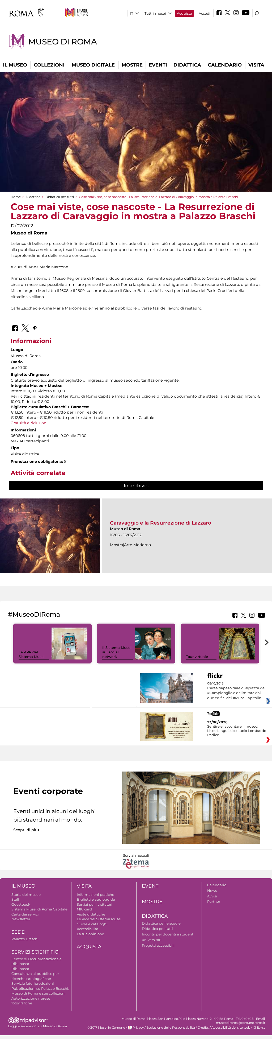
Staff (15, 899)
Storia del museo (26, 894)
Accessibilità (87, 929)
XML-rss (259, 1027)
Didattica (187, 65)
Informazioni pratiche (95, 894)
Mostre (132, 65)
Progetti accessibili (158, 945)
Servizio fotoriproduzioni (32, 983)
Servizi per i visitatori (94, 904)
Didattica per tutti (59, 197)
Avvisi (212, 896)
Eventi (158, 65)
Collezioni (49, 65)
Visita (256, 65)
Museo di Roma (62, 42)
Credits (203, 1027)
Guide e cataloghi (92, 924)
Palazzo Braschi (25, 939)
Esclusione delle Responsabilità (170, 1027)
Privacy (138, 1027)
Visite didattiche (91, 914)
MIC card (84, 909)
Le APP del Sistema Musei (32, 654)
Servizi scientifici (35, 952)
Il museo (15, 65)
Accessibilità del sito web (230, 1027)
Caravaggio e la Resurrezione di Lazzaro (160, 523)
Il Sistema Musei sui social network (116, 652)
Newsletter (20, 919)
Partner (213, 901)
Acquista (184, 13)
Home (16, 197)
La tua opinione (90, 934)
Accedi (204, 13)
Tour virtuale (197, 656)
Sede (18, 932)
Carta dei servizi (25, 914)
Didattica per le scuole (161, 923)
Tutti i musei (155, 13)
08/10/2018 (236, 691)
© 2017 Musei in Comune (106, 1027)
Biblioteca (20, 969)
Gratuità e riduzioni (30, 422)
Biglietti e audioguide (96, 899)
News (212, 890)
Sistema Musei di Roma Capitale (39, 909)
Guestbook (20, 904)
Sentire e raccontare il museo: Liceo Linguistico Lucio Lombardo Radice (236, 730)
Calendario (225, 65)
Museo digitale (93, 65)
